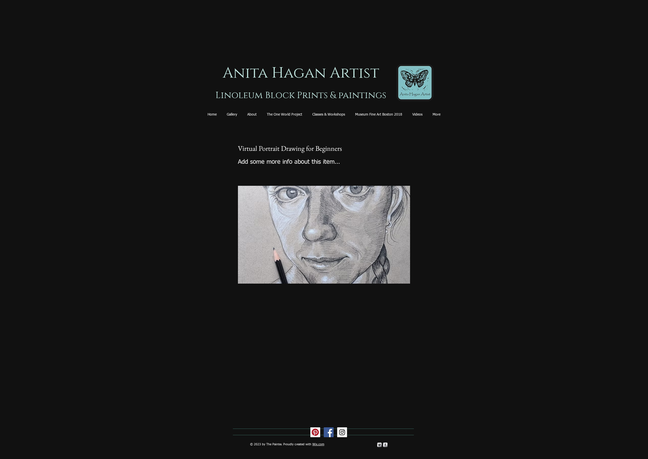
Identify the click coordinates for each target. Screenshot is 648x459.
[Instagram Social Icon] (342, 432)
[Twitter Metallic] (379, 445)
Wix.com (318, 444)
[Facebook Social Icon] (329, 432)
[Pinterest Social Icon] (315, 432)
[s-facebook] (385, 445)
